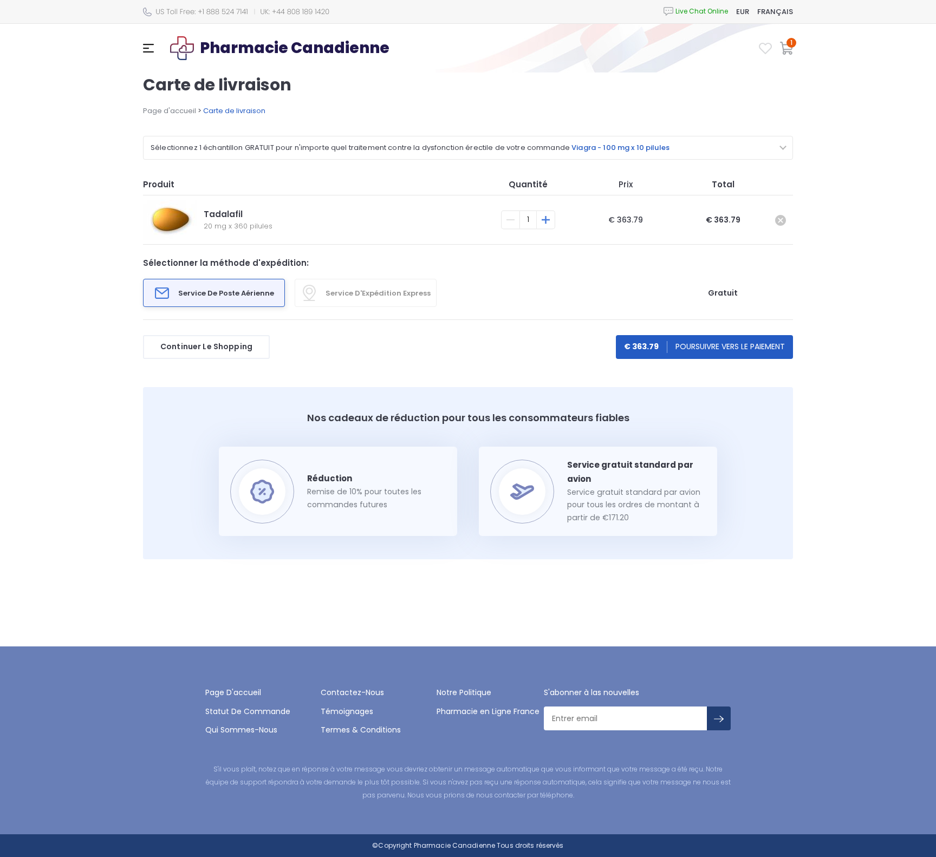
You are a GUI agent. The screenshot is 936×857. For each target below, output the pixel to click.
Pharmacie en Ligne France (488, 711)
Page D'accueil (233, 692)
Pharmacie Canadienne (454, 845)
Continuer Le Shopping (206, 346)
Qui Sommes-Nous (241, 729)
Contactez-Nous (352, 692)
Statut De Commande (247, 711)
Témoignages (347, 711)
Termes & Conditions (361, 729)
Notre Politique (464, 692)
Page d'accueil (169, 111)
